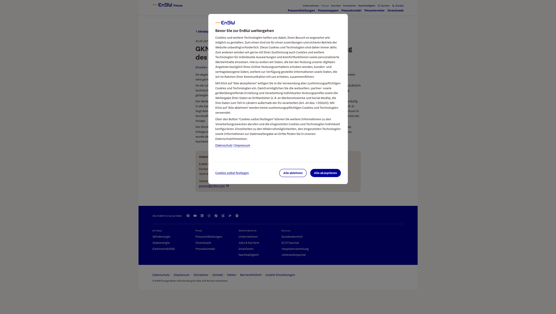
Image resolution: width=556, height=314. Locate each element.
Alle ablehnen (293, 173)
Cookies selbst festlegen (232, 173)
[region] (278, 157)
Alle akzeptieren (325, 173)
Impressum (242, 145)
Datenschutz (223, 145)
